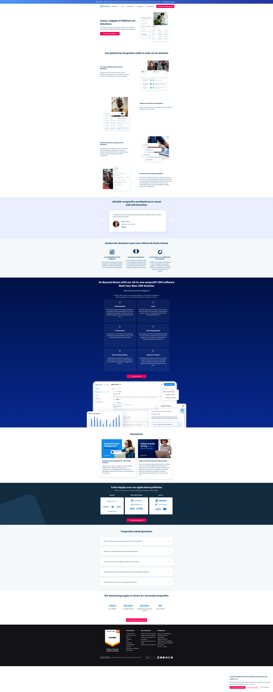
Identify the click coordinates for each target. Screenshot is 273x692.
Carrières (128, 639)
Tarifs (122, 6)
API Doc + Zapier (162, 646)
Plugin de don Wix (162, 639)
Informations (130, 630)
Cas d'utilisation (146, 630)
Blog (127, 637)
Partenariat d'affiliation (132, 648)
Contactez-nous (130, 633)
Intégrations (161, 630)
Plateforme (114, 6)
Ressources (130, 6)
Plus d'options (264, 687)
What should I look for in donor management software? (120, 582)
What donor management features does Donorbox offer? (121, 551)
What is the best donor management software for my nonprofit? (123, 541)
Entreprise (139, 6)
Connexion (150, 6)
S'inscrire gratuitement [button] (109, 33)
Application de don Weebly (165, 641)
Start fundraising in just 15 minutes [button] (136, 620)
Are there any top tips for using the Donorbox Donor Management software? (126, 572)
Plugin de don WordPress (164, 633)
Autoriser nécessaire (253, 687)
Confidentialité (130, 644)
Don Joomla (161, 644)
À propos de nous (131, 635)
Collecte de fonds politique (148, 633)
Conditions (129, 643)
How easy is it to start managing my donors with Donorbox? (121, 561)
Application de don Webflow (165, 643)
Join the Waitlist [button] (136, 376)
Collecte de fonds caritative (148, 644)
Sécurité (128, 646)
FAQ (127, 641)
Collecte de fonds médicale (148, 635)
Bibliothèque (129, 650)
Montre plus (252, 684)
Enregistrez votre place (169, 1)
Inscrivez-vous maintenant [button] (165, 6)
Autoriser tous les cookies (237, 687)
